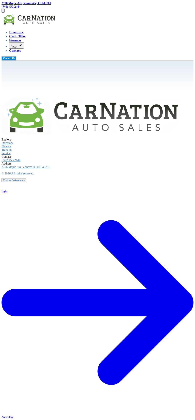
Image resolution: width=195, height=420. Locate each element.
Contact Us (9, 58)
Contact (15, 50)
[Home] (29, 25)
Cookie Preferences (14, 180)
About (14, 46)
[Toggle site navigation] (3, 11)
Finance (15, 40)
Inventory (16, 32)
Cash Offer (17, 36)
